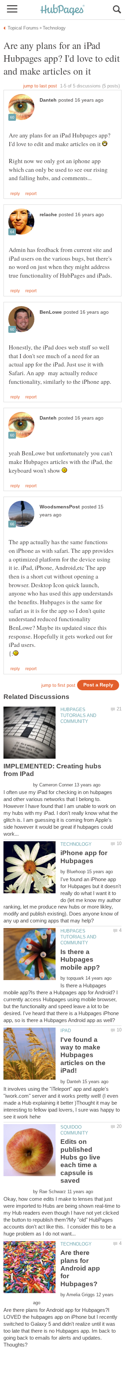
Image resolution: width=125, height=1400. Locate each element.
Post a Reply (98, 685)
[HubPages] (62, 10)
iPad (65, 1030)
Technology (76, 844)
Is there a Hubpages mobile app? (80, 959)
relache (48, 214)
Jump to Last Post (40, 85)
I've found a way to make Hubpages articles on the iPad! (83, 1055)
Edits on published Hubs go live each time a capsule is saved (80, 1161)
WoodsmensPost (60, 506)
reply (15, 194)
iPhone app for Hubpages (83, 856)
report (30, 194)
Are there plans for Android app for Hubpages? (80, 1268)
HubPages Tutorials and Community (78, 715)
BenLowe (51, 312)
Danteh (48, 100)
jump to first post (58, 685)
